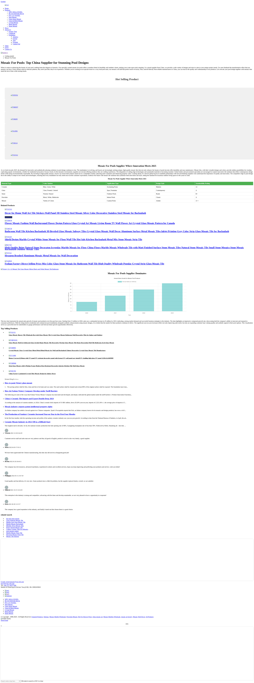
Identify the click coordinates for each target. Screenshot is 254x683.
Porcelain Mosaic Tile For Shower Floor (79, 617)
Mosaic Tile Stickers (12, 536)
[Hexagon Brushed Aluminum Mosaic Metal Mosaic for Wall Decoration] (8, 253)
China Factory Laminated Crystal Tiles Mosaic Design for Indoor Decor (32, 373)
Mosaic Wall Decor (139, 617)
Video (7, 46)
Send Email (4, 620)
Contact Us (8, 49)
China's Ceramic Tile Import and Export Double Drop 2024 (29, 399)
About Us (8, 30)
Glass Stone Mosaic (15, 19)
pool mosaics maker (12, 531)
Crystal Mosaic (13, 22)
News (6, 28)
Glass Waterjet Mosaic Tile (14, 520)
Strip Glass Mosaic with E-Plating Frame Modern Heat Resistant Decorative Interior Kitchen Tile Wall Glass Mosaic (47, 366)
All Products (149, 617)
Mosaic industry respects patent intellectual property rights (28, 407)
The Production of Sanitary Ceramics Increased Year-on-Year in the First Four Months (40, 414)
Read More (8, 217)
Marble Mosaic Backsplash (14, 524)
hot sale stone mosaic (12, 518)
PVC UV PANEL (14, 15)
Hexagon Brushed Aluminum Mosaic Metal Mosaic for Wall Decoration (41, 255)
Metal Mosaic (13, 24)
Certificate (12, 33)
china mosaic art (97, 617)
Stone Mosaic (13, 26)
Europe (15, 38)
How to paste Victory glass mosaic (18, 383)
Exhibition (12, 35)
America (15, 37)
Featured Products (37, 617)
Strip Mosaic (13, 17)
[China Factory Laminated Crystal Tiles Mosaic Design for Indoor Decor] (12, 371)
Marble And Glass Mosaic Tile (15, 522)
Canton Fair (16, 44)
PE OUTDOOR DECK (16, 14)
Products (7, 10)
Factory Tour (13, 31)
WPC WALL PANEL (16, 12)
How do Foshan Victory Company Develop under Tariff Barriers (31, 391)
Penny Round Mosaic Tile (14, 527)
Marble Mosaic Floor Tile (14, 533)
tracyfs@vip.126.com (7, 583)
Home (7, 8)
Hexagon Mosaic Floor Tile (15, 535)
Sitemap (46, 617)
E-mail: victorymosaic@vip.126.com (12, 582)
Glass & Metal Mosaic (16, 21)
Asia (14, 40)
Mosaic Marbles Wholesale (111, 617)
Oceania (15, 42)
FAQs (7, 47)
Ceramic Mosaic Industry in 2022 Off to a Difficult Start (27, 422)
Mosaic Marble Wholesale (57, 617)
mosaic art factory (126, 617)
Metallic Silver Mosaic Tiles (15, 526)
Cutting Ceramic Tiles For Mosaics (17, 529)
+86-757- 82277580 (10, 585)
